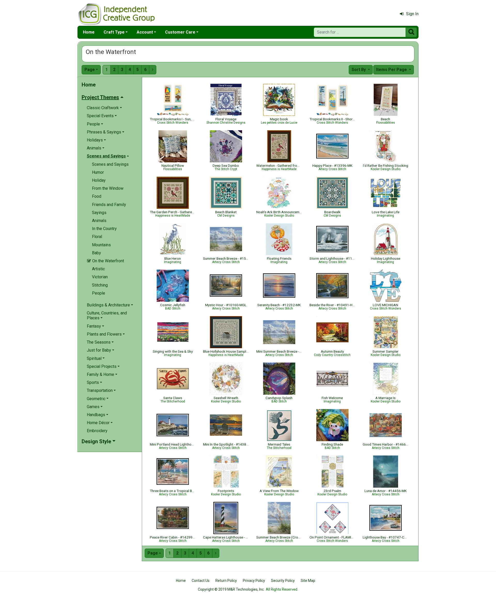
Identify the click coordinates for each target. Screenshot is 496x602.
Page (89, 69)
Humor (98, 172)
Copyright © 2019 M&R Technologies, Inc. (231, 589)
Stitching (100, 285)
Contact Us (201, 581)
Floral (97, 236)
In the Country (104, 228)
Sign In (412, 13)
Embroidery (97, 430)
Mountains (101, 244)
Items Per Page (392, 69)
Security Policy (283, 581)
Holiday (99, 180)
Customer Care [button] (180, 32)
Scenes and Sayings (110, 164)
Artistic (98, 268)
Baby (96, 252)
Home (89, 32)
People (98, 293)
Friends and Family (109, 204)
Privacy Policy (254, 581)
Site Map (308, 581)
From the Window (107, 188)
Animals (99, 220)
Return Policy (226, 581)
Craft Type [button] (114, 32)
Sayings (99, 212)
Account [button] (145, 32)
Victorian (100, 276)
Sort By (359, 69)
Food (96, 196)
